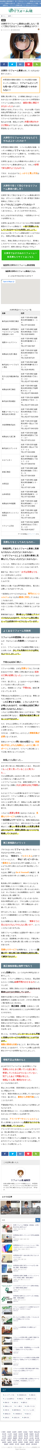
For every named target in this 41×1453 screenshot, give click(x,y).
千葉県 (31, 1432)
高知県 (22, 1444)
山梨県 (15, 1436)
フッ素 (19, 1406)
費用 (25, 1402)
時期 (21, 1398)
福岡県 (4, 1442)
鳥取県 (28, 1444)
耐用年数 (17, 1410)
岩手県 (31, 1436)
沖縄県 (9, 1440)
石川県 (25, 1440)
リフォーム (29, 1410)
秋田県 (15, 1442)
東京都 (37, 1438)
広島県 (4, 1438)
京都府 (9, 1432)
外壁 (7, 1410)
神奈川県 (31, 1440)
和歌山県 (37, 1432)
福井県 (38, 1440)
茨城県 (26, 1442)
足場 (7, 1417)
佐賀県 (14, 1432)
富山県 (37, 1434)
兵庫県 (20, 1432)
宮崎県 (31, 1434)
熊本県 (20, 1440)
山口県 (4, 1436)
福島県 (10, 1442)
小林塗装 (18, 1413)
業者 (7, 1402)
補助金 (7, 1413)
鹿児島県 (34, 1444)
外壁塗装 (22, 1395)
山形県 (10, 1436)
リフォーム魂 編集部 (20, 1180)
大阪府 (15, 1434)
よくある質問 (9, 1398)
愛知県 (21, 1438)
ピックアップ (9, 1395)
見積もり (8, 1406)
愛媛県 (15, 1438)
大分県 (10, 1434)
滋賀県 (3, 20)
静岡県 (12, 1444)
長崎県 (31, 1442)
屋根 (33, 1395)
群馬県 (21, 1442)
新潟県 (26, 1438)
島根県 (37, 1436)
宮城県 (26, 1434)
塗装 (16, 1402)
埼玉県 (4, 1434)
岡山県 (26, 1436)
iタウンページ (32, 534)
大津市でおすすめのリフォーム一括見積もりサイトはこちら (20, 255)
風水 (28, 1413)
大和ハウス (30, 1406)
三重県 (3, 1432)
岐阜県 (21, 1436)
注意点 (16, 1417)
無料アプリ (32, 1398)
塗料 (26, 1417)
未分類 (31, 1438)
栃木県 (3, 1440)
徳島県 (10, 1438)
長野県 (37, 1442)
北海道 (25, 1432)
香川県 (17, 1444)
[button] (2, 1207)
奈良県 (21, 1434)
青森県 (6, 1444)
